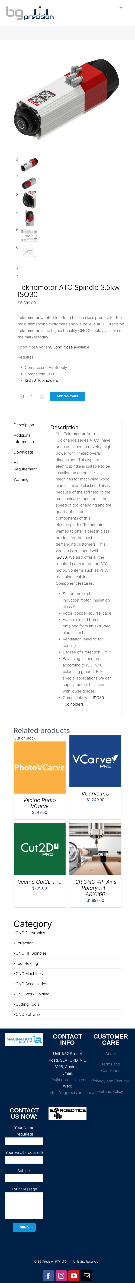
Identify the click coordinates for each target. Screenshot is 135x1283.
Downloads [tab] (24, 452)
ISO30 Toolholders (41, 380)
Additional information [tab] (24, 438)
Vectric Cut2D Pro (40, 882)
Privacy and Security (110, 1081)
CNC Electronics (30, 932)
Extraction (25, 943)
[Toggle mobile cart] (121, 8)
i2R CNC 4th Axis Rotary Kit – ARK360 (95, 888)
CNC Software (28, 1014)
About (110, 1053)
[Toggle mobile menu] (128, 8)
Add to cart (67, 396)
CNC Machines (29, 973)
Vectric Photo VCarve (39, 803)
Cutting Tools (27, 1004)
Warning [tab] (21, 479)
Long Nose (63, 347)
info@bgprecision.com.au (71, 1079)
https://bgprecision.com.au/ (73, 1092)
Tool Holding (27, 963)
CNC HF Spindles (31, 953)
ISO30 (61, 557)
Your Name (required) (24, 1130)
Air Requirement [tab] (25, 465)
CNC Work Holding (32, 994)
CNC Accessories (31, 984)
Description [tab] (24, 425)
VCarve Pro (95, 793)
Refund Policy (110, 1091)
